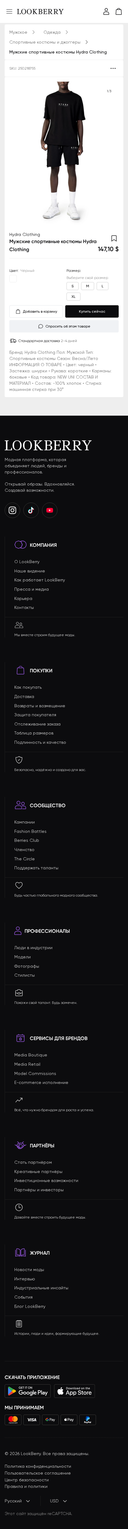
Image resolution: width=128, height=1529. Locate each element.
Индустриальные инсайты (41, 1287)
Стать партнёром (33, 1162)
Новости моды (29, 1269)
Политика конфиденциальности (38, 1466)
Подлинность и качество (40, 742)
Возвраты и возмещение (39, 705)
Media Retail (27, 1064)
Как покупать (28, 687)
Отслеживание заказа (37, 724)
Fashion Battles (30, 831)
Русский (13, 1500)
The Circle (24, 858)
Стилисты (24, 975)
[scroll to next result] (109, 154)
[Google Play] (28, 1391)
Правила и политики (26, 1486)
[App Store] (74, 1391)
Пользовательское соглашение (38, 1473)
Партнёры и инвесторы (39, 1189)
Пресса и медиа (31, 589)
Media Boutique (30, 1054)
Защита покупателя (35, 714)
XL (73, 296)
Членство (24, 849)
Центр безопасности (27, 1479)
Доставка (24, 696)
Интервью (24, 1278)
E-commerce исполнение (41, 1082)
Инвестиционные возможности (46, 1180)
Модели (22, 956)
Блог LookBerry (29, 1306)
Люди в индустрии (33, 947)
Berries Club (26, 840)
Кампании (24, 822)
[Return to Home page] (40, 11)
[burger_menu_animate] (9, 11)
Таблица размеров (33, 732)
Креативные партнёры (38, 1171)
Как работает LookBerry (39, 579)
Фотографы (26, 966)
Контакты (24, 607)
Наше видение (29, 570)
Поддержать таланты (36, 867)
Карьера (23, 598)
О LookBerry (26, 561)
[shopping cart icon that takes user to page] (118, 11)
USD (54, 1500)
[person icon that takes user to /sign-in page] (106, 11)
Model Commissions (35, 1073)
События (23, 1297)
